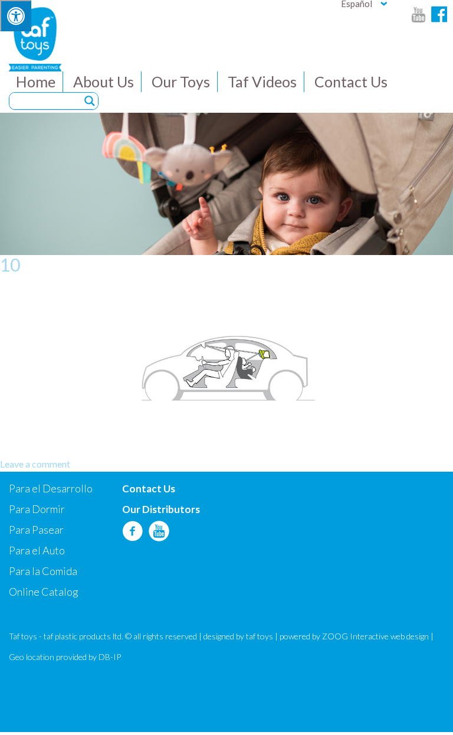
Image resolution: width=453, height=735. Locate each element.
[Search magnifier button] (89, 101)
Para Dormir (37, 508)
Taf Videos (262, 81)
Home (35, 81)
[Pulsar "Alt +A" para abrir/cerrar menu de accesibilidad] (15, 15)
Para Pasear (36, 529)
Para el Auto (37, 550)
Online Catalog (43, 591)
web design (409, 636)
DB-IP (110, 657)
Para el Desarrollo (51, 488)
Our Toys (181, 81)
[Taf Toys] (35, 37)
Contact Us (351, 81)
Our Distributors (161, 509)
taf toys (259, 636)
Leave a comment (35, 463)
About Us (103, 81)
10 (10, 264)
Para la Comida (43, 570)
